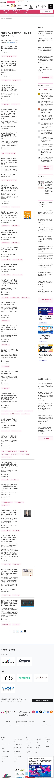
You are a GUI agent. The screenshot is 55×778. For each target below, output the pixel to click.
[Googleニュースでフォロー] (47, 712)
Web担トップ (3, 18)
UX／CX (3, 753)
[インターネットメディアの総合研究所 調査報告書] (19, 774)
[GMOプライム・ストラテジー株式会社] (8, 688)
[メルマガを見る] (33, 712)
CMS (49, 15)
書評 (37, 742)
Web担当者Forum (5, 5)
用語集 (8, 18)
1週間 (45, 89)
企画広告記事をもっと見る (46, 300)
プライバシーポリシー (9, 725)
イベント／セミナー (39, 748)
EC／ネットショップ (17, 756)
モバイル (3, 758)
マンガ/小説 (38, 745)
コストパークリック (10, 42)
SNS (21, 15)
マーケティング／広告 (9, 15)
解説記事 (48, 739)
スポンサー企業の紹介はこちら (42, 700)
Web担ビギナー (19, 6)
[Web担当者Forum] (8, 712)
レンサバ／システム (17, 753)
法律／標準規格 (17, 751)
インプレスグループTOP (46, 725)
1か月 (50, 89)
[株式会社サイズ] (41, 678)
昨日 (40, 89)
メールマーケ (16, 758)
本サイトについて (8, 721)
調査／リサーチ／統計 (17, 748)
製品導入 (28, 1)
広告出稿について (44, 6)
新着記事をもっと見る (47, 77)
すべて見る (46, 438)
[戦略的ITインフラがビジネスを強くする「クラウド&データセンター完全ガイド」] (19, 770)
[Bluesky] (44, 712)
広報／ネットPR (5, 756)
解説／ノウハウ (29, 739)
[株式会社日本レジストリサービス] (8, 678)
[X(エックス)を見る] (40, 712)
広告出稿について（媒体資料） (21, 722)
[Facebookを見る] (37, 712)
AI (16, 15)
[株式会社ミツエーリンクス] (8, 661)
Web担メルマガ (25, 6)
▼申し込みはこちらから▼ (35, 764)
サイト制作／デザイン (41, 15)
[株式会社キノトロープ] (24, 678)
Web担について (37, 6)
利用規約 (43, 721)
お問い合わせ (32, 721)
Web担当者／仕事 (5, 751)
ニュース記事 (48, 741)
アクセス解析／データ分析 (29, 15)
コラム (28, 745)
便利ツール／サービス (29, 748)
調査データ (29, 742)
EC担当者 (20, 1)
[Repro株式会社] (24, 661)
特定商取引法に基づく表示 (22, 725)
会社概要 (31, 725)
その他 (15, 761)
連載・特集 (31, 6)
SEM (2, 761)
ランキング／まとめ (29, 752)
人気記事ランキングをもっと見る (46, 167)
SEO (2, 15)
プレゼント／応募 (49, 744)
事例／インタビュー (38, 739)
